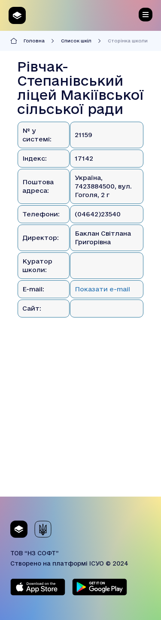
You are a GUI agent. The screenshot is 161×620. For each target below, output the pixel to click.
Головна (34, 40)
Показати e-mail (102, 289)
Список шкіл (76, 40)
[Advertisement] (80, 416)
